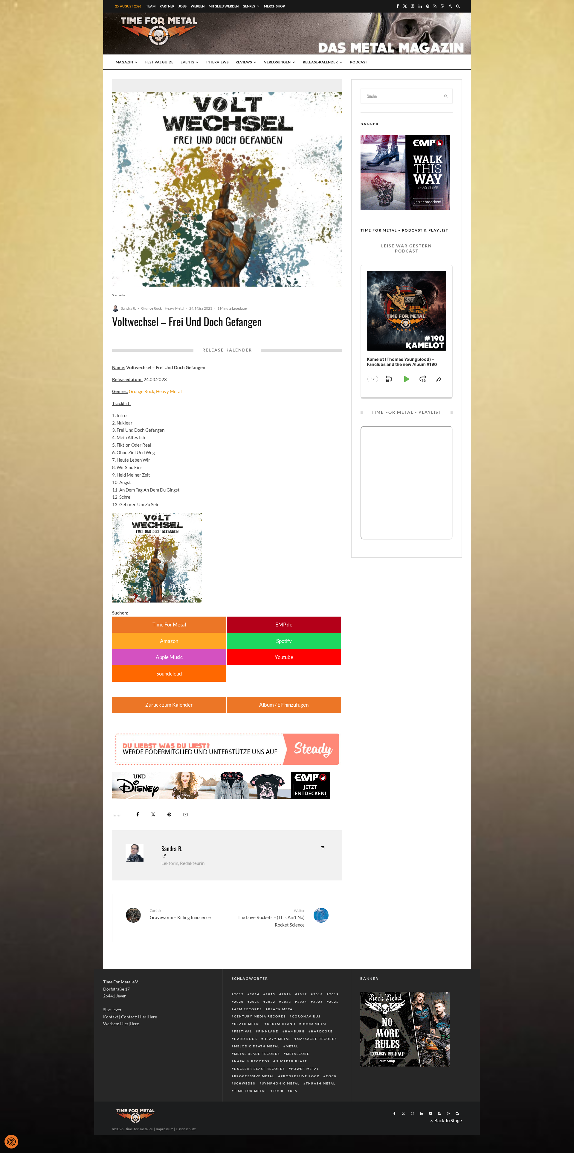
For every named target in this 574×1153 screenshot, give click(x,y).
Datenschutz (186, 1129)
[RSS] (435, 6)
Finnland (268, 1031)
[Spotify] (427, 6)
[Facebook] (397, 6)
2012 (239, 994)
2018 (318, 994)
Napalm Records (251, 1061)
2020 (239, 1001)
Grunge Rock (151, 308)
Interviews (217, 62)
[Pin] (169, 814)
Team (150, 6)
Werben (197, 6)
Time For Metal (169, 624)
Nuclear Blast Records (259, 1068)
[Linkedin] (420, 6)
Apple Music (169, 657)
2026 (334, 1001)
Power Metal (305, 1068)
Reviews (244, 62)
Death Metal (247, 1024)
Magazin (124, 62)
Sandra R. (128, 308)
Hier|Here (147, 1016)
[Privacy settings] (11, 1142)
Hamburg (295, 1031)
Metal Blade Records (257, 1053)
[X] (405, 6)
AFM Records (248, 1009)
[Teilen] (137, 814)
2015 (270, 994)
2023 (286, 1001)
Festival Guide (159, 62)
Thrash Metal (320, 1083)
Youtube (284, 657)
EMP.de (283, 624)
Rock (331, 1076)
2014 (254, 994)
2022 (270, 1001)
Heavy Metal (174, 308)
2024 (302, 1001)
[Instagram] (412, 6)
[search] (446, 96)
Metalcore (297, 1053)
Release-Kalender (320, 62)
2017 (302, 994)
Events (187, 62)
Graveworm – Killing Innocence (180, 914)
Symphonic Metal (281, 1083)
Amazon (169, 641)
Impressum (164, 1129)
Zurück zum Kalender (169, 705)
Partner (167, 6)
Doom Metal (314, 1024)
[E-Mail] (185, 814)
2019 (334, 994)
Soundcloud (169, 673)
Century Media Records (260, 1016)
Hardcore (322, 1031)
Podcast (358, 62)
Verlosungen (277, 62)
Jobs (182, 6)
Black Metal (281, 1009)
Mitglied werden (224, 6)
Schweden (245, 1083)
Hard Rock (245, 1039)
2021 (254, 1001)
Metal (292, 1046)
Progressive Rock (300, 1076)
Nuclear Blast (291, 1061)
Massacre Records (317, 1039)
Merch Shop (274, 6)
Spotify (284, 641)
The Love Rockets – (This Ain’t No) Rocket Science (271, 917)
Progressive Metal (254, 1076)
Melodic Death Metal (257, 1046)
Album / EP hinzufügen (284, 705)
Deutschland (281, 1024)
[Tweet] (153, 814)
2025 (318, 1001)
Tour (278, 1091)
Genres (249, 6)
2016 (286, 994)
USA (293, 1091)
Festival (243, 1031)
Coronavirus (306, 1016)
